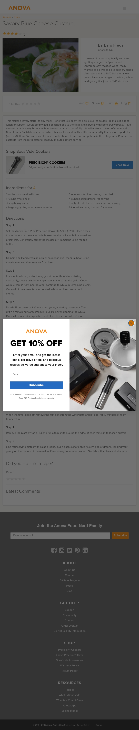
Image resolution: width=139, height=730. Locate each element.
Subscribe (36, 385)
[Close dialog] (131, 323)
